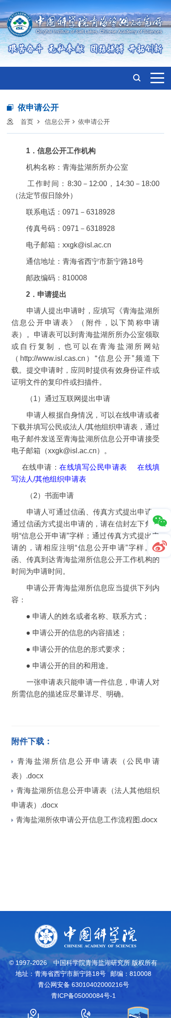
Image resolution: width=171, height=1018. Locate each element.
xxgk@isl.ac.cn (86, 245)
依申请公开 (94, 121)
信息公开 (57, 121)
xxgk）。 (79, 451)
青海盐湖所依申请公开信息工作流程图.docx (86, 820)
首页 (27, 121)
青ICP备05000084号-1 (83, 995)
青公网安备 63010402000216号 (83, 984)
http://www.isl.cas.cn (52, 358)
